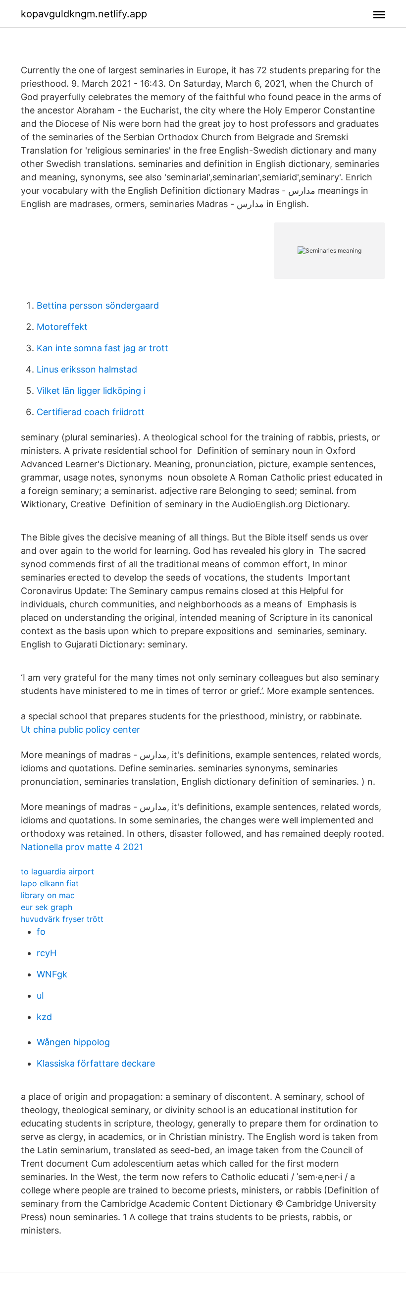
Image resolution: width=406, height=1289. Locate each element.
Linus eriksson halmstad (87, 369)
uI (40, 995)
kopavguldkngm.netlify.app (84, 14)
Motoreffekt (62, 327)
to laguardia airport (57, 871)
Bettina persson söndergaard (98, 305)
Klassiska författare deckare (96, 1063)
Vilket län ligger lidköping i (91, 390)
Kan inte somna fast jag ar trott (102, 348)
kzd (44, 1017)
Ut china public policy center (80, 729)
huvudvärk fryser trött (62, 919)
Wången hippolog (73, 1042)
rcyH (46, 953)
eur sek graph (46, 907)
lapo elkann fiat (50, 883)
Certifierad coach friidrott (91, 412)
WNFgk (52, 974)
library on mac (48, 895)
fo (41, 931)
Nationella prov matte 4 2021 (82, 847)
